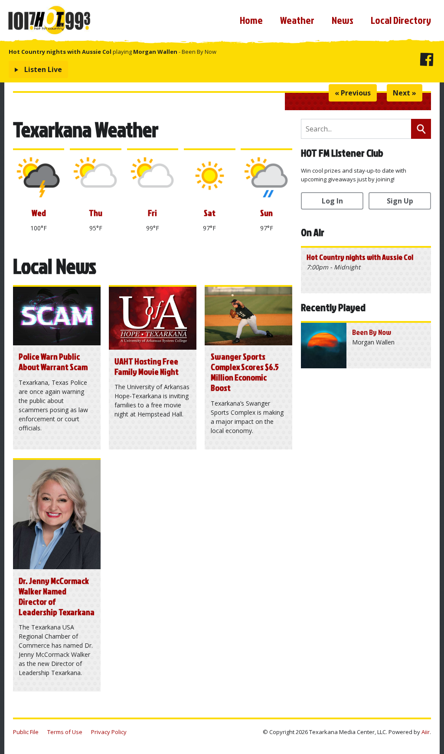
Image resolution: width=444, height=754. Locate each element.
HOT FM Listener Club (342, 152)
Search (421, 129)
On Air (312, 232)
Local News (54, 265)
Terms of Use (64, 732)
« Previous (353, 93)
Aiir (425, 732)
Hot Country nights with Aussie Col (60, 52)
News (342, 20)
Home (251, 20)
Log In (332, 201)
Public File (26, 732)
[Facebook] (426, 61)
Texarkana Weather (85, 129)
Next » (404, 93)
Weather (297, 20)
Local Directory (401, 20)
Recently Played (333, 307)
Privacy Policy (109, 732)
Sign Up (400, 201)
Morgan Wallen (155, 52)
